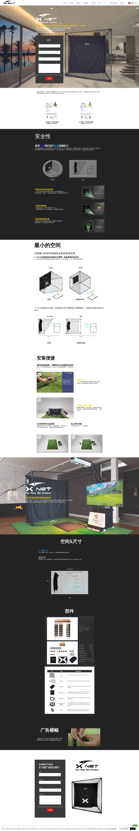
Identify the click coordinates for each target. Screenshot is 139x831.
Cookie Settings (124, 828)
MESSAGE (41, 794)
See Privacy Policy (112, 828)
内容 (39, 62)
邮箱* (40, 56)
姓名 (39, 43)
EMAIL (40, 787)
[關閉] (137, 829)
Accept (132, 828)
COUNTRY (41, 779)
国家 (39, 49)
